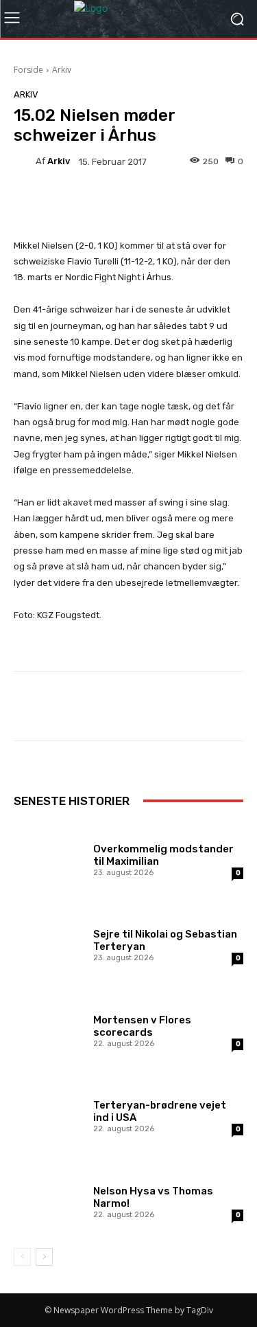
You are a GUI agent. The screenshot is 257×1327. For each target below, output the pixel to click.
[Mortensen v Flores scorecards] (48, 1029)
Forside (28, 70)
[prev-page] (22, 1257)
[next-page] (44, 1257)
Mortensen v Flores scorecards (142, 1026)
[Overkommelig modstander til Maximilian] (48, 858)
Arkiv (61, 70)
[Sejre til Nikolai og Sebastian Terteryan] (48, 943)
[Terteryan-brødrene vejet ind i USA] (48, 1114)
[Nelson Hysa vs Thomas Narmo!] (48, 1200)
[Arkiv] (25, 161)
